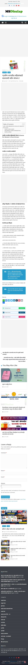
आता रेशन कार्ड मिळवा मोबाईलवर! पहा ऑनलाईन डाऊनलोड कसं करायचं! (13, 433)
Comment (4, 453)
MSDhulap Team (15, 81)
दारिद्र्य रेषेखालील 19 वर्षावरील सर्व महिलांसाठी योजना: (13, 130)
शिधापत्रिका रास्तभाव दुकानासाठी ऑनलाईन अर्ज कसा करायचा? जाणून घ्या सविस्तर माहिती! (13, 408)
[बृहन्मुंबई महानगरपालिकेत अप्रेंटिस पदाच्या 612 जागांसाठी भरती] (5, 550)
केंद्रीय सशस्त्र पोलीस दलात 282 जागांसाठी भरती (18, 556)
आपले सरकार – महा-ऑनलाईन (6, 636)
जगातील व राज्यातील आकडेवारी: (9, 129)
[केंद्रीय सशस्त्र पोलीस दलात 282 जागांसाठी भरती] (5, 557)
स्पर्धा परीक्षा (3, 622)
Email (3, 477)
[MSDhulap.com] (2, 22)
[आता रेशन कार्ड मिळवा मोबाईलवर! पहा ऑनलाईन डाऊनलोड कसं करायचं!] (14, 417)
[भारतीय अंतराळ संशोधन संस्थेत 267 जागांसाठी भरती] (5, 543)
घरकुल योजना (3, 603)
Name (3, 470)
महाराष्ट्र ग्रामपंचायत (4, 633)
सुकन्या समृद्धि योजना (7, 384)
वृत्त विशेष (9, 72)
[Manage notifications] (25, 662)
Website (3, 483)
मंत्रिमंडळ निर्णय (3, 617)
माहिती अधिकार (3, 625)
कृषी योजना (3, 606)
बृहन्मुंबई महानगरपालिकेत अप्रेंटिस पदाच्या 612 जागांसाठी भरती (18, 549)
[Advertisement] (14, 43)
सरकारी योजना (4, 72)
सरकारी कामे (3, 611)
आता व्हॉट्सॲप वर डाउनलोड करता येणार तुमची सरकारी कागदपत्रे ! (13, 353)
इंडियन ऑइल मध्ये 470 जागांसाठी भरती (13, 529)
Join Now (22, 308)
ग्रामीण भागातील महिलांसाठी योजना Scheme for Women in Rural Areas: (13, 127)
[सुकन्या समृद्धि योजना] (14, 369)
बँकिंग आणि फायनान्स (4, 641)
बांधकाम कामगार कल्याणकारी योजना (7, 608)
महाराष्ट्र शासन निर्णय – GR (5, 614)
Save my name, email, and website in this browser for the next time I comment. (13, 491)
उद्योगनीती (2, 630)
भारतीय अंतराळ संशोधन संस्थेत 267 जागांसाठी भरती (18, 542)
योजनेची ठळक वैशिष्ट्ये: (8, 132)
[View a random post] (25, 22)
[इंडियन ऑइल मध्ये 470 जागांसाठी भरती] (14, 517)
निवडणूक (2, 639)
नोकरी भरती (4, 526)
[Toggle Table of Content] (22, 124)
